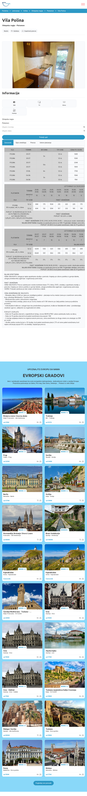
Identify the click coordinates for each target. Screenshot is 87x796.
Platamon (50, 11)
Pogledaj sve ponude (43, 783)
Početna (5, 11)
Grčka (25, 11)
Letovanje (16, 11)
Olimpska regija (37, 11)
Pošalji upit (43, 137)
